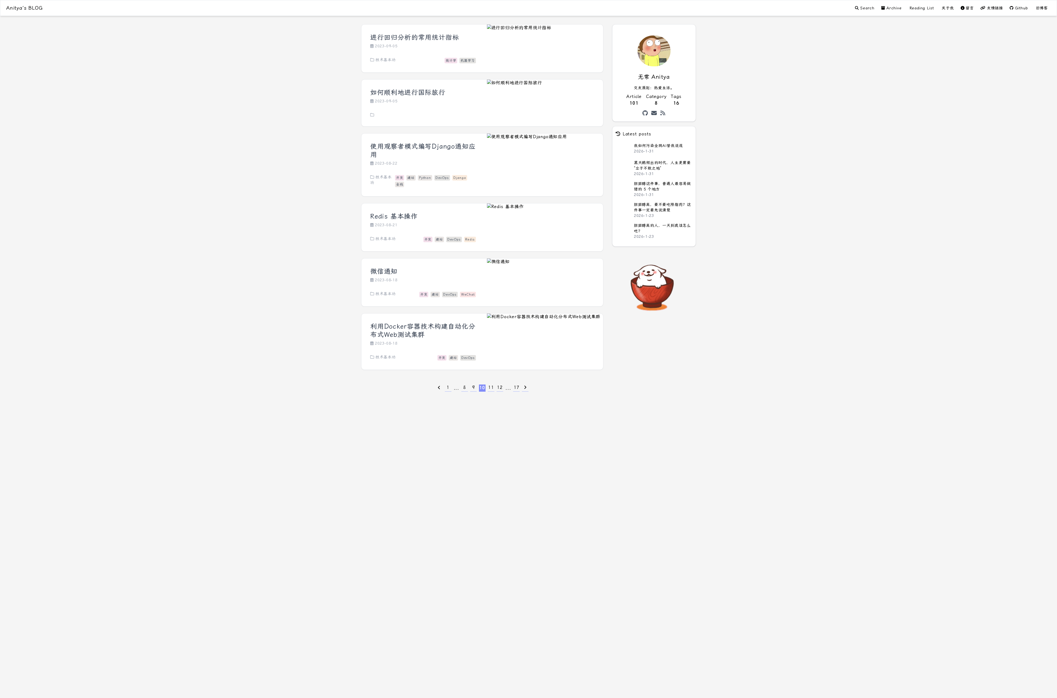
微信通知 (383, 271)
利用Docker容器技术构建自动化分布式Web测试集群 (422, 331)
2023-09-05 (386, 46)
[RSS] (663, 113)
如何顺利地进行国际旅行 (407, 92)
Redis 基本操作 (394, 216)
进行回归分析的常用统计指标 (414, 37)
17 (517, 387)
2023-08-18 (386, 280)
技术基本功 (385, 60)
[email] (654, 113)
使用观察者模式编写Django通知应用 (422, 151)
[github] (645, 113)
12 (500, 387)
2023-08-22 (386, 163)
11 (491, 387)
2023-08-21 (386, 225)
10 (482, 387)
